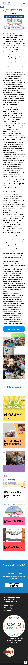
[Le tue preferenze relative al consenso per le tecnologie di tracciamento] (25, 662)
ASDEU (14, 320)
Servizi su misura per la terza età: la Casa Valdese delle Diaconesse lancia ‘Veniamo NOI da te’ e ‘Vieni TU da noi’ (13, 442)
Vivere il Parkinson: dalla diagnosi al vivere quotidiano (13, 520)
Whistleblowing (8, 611)
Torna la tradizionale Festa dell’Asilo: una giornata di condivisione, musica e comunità (13, 415)
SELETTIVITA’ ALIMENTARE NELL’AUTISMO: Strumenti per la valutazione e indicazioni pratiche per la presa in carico (13, 494)
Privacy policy (8, 608)
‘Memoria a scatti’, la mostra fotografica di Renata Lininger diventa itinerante (13, 546)
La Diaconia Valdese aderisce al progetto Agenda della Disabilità (14, 640)
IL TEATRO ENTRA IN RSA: (11, 468)
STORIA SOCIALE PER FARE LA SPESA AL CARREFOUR (14, 329)
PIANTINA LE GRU (18, 335)
